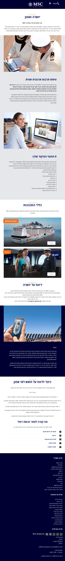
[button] (32, 432)
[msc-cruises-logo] (35, 2)
